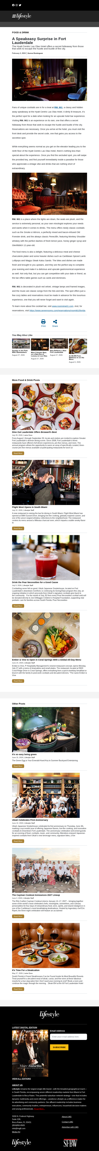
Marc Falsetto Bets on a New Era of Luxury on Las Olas (39, 354)
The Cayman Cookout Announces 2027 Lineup (36, 895)
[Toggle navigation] (13, 16)
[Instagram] (17, 5)
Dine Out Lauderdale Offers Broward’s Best (34, 432)
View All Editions (21, 1079)
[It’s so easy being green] (46, 730)
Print (43, 326)
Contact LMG (67, 1122)
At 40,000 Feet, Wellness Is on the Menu (76, 357)
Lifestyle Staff (29, 510)
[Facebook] (13, 5)
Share (55, 326)
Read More (18, 453)
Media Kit (16, 1132)
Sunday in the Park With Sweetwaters (20, 351)
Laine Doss (28, 435)
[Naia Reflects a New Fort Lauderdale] (59, 344)
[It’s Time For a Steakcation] (46, 946)
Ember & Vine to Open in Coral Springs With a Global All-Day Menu (46, 660)
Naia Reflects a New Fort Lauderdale (58, 351)
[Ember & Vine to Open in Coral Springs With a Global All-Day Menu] (46, 636)
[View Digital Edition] (30, 1053)
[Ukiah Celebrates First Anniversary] (46, 796)
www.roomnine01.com (62, 306)
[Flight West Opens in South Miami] (46, 483)
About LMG (66, 1117)
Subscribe (59, 1047)
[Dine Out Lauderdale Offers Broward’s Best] (46, 407)
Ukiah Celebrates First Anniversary (30, 820)
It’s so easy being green (24, 754)
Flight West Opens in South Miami (29, 507)
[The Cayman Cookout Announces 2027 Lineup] (46, 871)
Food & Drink (20, 32)
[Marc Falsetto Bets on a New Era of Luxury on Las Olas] (40, 345)
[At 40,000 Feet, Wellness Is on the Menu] (78, 346)
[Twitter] (20, 5)
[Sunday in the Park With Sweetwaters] (21, 344)
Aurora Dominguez (35, 53)
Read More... (39, 1109)
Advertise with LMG (70, 1127)
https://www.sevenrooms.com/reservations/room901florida (57, 310)
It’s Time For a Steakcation (26, 970)
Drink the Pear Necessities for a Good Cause (35, 582)
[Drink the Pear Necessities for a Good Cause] (46, 558)
